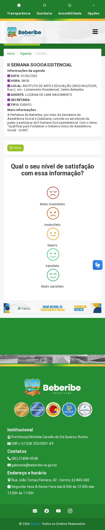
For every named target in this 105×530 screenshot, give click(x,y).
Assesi (35, 524)
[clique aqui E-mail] (35, 511)
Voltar (16, 148)
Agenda (26, 53)
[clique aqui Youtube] (58, 511)
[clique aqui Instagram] (70, 511)
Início (11, 53)
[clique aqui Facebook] (46, 511)
